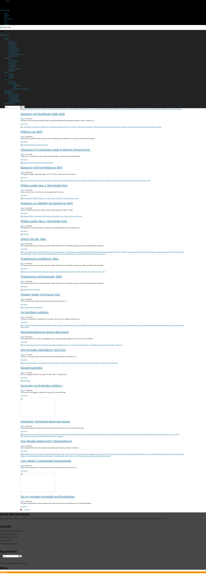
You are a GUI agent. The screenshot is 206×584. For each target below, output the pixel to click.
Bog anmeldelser (14, 94)
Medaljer (11, 70)
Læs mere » (24, 124)
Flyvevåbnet (12, 81)
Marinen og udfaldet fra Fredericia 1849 (47, 203)
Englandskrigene (14, 49)
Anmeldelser (8, 92)
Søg (1, 556)
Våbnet (6, 72)
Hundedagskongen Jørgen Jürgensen (45, 332)
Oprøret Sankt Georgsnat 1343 (40, 294)
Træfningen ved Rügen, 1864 (40, 258)
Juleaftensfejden (31, 368)
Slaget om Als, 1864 (33, 239)
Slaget (6, 39)
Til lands (11, 74)
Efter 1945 (12, 41)
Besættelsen (13, 43)
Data (5, 80)
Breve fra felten (13, 61)
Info (5, 22)
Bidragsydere (8, 19)
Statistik (6, 15)
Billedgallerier (8, 91)
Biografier (12, 60)
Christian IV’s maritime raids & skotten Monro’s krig (55, 149)
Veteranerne (13, 65)
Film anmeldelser (14, 100)
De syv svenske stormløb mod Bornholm (47, 496)
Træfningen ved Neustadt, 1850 (41, 276)
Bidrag (6, 17)
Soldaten (7, 58)
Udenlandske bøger (15, 102)
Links (5, 13)
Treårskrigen (13, 47)
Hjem (6, 38)
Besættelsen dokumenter (21, 89)
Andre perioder (14, 56)
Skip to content (5, 10)
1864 (14, 87)
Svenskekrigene (14, 50)
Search (2, 107)
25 (25, 510)
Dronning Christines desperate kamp (45, 421)
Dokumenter (13, 83)
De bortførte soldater (35, 312)
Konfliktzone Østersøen (16, 54)
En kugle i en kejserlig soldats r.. (42, 385)
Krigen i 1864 (13, 45)
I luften (11, 78)
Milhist (22, 119)
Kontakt (6, 24)
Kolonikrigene (13, 52)
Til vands (11, 76)
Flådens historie (9, 103)
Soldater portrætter (15, 69)
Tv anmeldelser (13, 98)
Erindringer (12, 63)
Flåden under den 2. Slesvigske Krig (44, 185)
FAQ (5, 20)
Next (28, 510)
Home (7, 1)
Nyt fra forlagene (14, 96)
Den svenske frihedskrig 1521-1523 (43, 350)
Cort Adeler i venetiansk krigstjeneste (46, 461)
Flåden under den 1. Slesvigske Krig (44, 221)
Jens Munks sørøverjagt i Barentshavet (46, 441)
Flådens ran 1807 (32, 132)
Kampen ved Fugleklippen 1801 (41, 167)
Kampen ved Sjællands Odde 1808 (43, 114)
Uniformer (12, 67)
